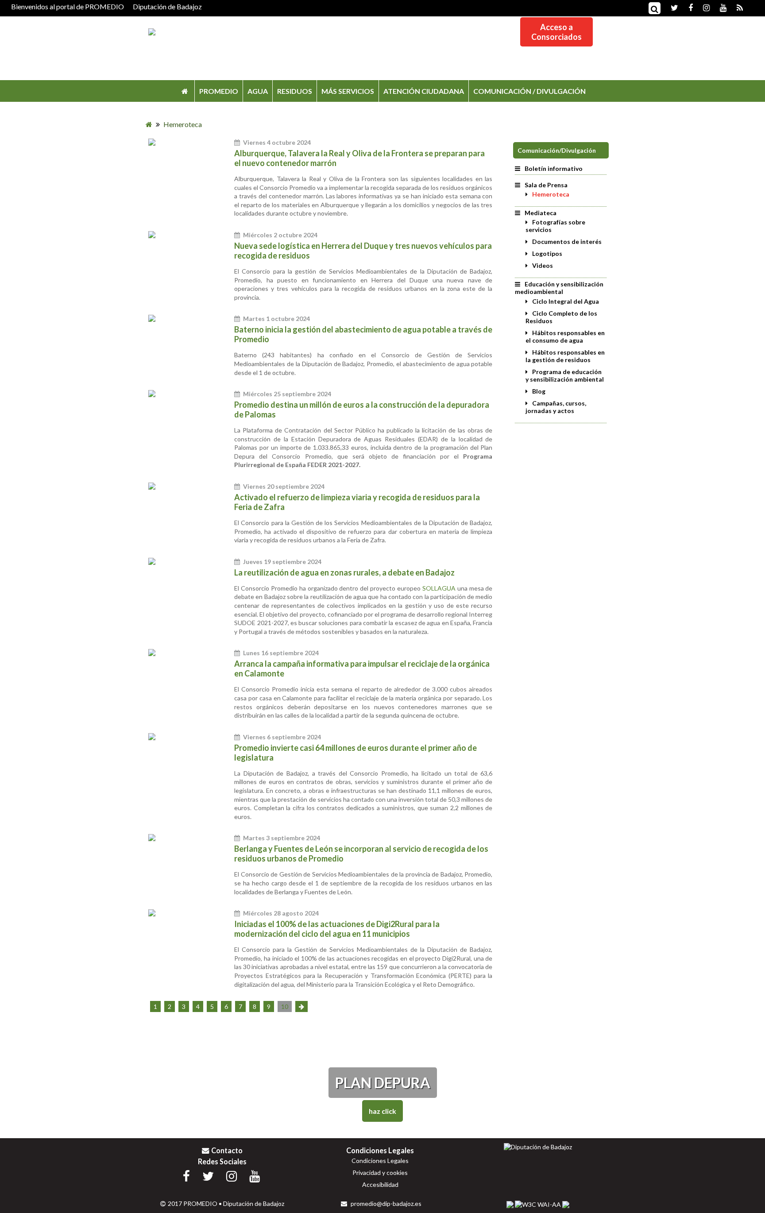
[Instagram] (702, 7)
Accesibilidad (380, 1184)
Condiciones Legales (380, 1160)
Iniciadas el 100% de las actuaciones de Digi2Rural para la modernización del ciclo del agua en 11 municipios (337, 929)
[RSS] (735, 7)
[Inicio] (184, 91)
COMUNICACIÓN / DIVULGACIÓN (529, 91)
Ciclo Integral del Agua (565, 301)
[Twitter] (670, 7)
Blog (538, 391)
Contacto (227, 1150)
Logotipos (547, 253)
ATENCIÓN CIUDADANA (423, 91)
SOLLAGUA (439, 588)
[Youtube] (718, 7)
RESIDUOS (294, 91)
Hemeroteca (550, 194)
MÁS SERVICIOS (347, 91)
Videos (542, 265)
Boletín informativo (554, 168)
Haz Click (382, 1111)
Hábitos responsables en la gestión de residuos (565, 355)
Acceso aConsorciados (556, 32)
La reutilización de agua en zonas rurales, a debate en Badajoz (344, 572)
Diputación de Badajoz (167, 6)
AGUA (257, 91)
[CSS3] (510, 1204)
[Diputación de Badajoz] (538, 1147)
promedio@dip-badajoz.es (385, 1203)
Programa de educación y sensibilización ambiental (564, 375)
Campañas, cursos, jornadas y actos (555, 406)
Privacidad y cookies (380, 1172)
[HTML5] (565, 1204)
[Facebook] (686, 7)
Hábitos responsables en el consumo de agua (565, 336)
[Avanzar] (301, 1006)
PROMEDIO (218, 91)
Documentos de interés (567, 241)
